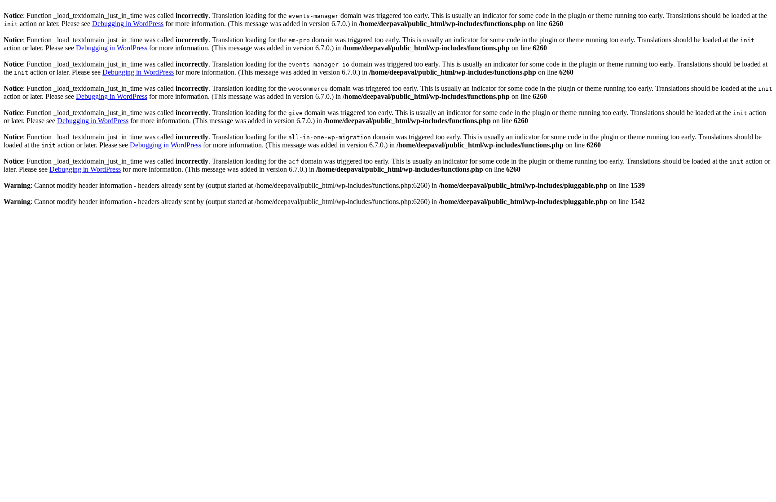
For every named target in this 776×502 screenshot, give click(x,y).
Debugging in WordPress (127, 23)
